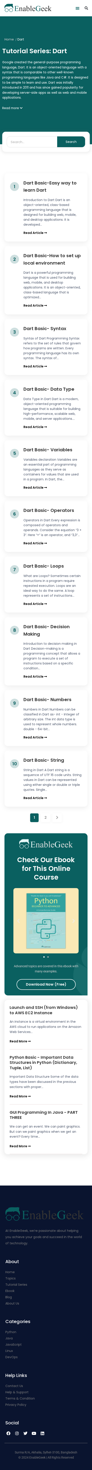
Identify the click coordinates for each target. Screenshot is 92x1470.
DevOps (12, 1357)
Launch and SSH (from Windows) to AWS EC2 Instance (44, 1010)
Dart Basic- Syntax (44, 328)
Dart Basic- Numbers (47, 699)
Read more (11, 108)
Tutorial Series (16, 1284)
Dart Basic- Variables (47, 450)
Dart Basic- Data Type (48, 389)
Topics (10, 1278)
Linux (9, 1351)
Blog (8, 1297)
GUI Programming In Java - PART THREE (44, 1114)
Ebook (10, 1291)
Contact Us (14, 1386)
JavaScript (13, 1344)
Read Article (33, 233)
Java (9, 1338)
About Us (12, 1303)
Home (9, 39)
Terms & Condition (20, 1398)
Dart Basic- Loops (43, 566)
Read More (19, 1041)
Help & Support (17, 1392)
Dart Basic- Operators (48, 510)
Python (10, 1332)
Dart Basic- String (43, 760)
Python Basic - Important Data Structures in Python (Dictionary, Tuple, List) (43, 1062)
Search (71, 142)
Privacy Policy (15, 1404)
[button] (78, 8)
